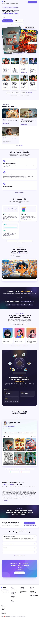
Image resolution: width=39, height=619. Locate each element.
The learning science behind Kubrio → (27, 301)
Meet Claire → (25, 345)
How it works (15, 3)
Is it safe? (5, 547)
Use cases (12, 597)
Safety (2, 610)
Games (8, 92)
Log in (26, 1)
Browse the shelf (6, 20)
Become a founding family (34, 595)
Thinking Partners (13, 592)
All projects (12, 588)
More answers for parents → (19, 555)
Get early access (32, 1)
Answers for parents (33, 592)
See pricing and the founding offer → (30, 525)
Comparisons (32, 591)
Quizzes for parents (23, 591)
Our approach (13, 596)
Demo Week (12, 593)
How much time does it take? (9, 543)
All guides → (22, 592)
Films (12, 92)
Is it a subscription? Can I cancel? (10, 551)
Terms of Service (3, 613)
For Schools (3, 608)
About (2, 605)
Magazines (17, 92)
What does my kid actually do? (9, 536)
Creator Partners (3, 606)
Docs (11, 600)
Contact (2, 609)
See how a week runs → (19, 192)
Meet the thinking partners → (16, 345)
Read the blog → (19, 145)
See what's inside (5, 500)
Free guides (7, 3)
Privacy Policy (3, 612)
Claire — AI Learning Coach (14, 590)
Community (12, 601)
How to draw (22, 588)
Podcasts (23, 92)
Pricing (11, 3)
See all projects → (29, 92)
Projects (3, 3)
